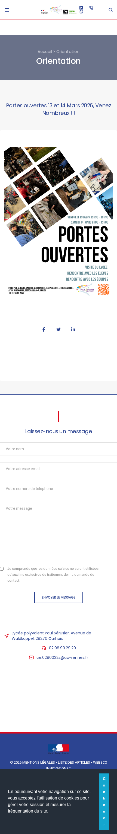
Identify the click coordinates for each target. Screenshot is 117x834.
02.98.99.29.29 (62, 648)
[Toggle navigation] (7, 10)
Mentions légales (38, 762)
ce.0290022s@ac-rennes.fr (62, 657)
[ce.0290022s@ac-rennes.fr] (81, 11)
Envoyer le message (58, 597)
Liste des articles (74, 762)
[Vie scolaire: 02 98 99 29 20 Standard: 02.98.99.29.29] (91, 7)
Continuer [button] (104, 801)
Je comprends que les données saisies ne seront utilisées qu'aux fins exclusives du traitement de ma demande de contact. (52, 575)
